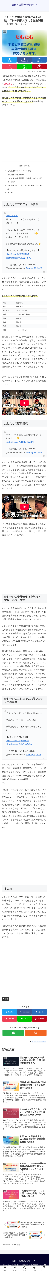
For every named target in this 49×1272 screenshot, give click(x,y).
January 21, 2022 (34, 268)
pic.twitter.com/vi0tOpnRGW (19, 744)
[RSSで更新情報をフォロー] (36, 1033)
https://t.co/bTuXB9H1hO (17, 254)
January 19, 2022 (34, 452)
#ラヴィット (12, 216)
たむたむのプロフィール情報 (19, 171)
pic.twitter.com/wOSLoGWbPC (20, 442)
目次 (21, 165)
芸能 (6, 999)
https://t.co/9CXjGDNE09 (17, 740)
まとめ (10, 192)
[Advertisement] (24, 134)
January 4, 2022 (33, 755)
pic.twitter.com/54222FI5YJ (18, 258)
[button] (44, 629)
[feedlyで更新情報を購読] (13, 1033)
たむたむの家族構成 (15, 175)
